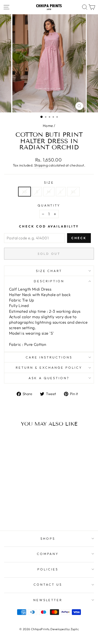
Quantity (49, 205)
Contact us (48, 584)
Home (48, 125)
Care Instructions (49, 357)
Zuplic (75, 629)
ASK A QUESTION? (49, 378)
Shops (47, 538)
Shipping (41, 165)
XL (73, 191)
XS (24, 191)
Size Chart (49, 271)
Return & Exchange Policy (49, 367)
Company (48, 554)
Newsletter (48, 600)
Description (49, 281)
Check (79, 238)
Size (49, 182)
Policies (47, 569)
